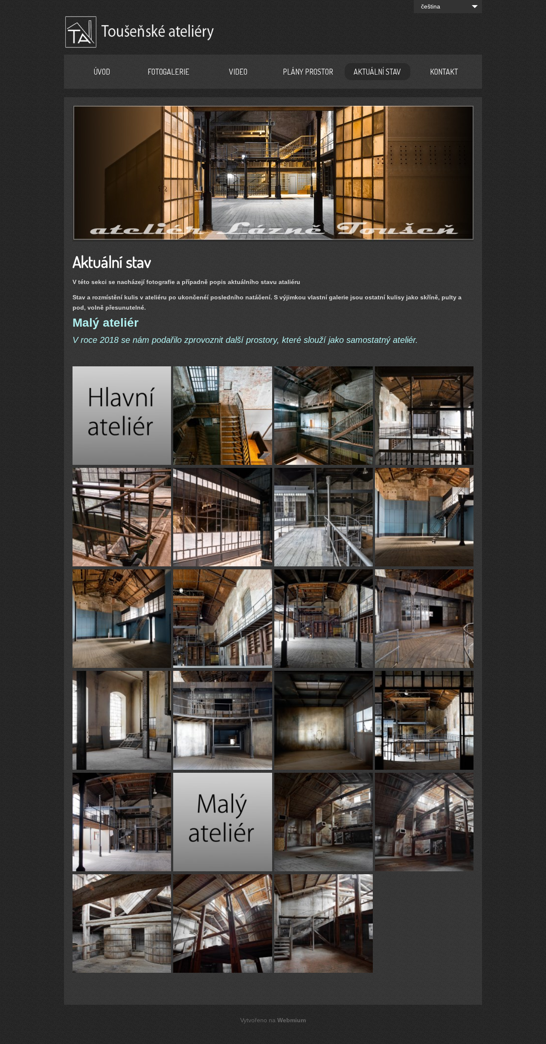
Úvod (102, 71)
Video (238, 71)
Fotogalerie (168, 71)
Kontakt (444, 71)
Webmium (291, 1020)
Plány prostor (308, 71)
